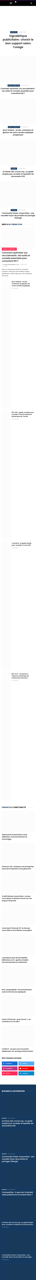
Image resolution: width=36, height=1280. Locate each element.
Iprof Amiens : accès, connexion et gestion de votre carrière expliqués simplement (18, 132)
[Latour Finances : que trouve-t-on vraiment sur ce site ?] (18, 1006)
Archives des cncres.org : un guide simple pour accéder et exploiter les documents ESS (18, 174)
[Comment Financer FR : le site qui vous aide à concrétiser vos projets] (18, 914)
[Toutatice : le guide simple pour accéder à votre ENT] (6, 606)
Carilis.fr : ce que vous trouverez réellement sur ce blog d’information (17, 1050)
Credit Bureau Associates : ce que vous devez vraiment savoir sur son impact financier (17, 898)
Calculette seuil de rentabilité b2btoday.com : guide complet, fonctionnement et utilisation (15, 960)
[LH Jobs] (22, 3)
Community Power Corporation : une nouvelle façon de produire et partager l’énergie (18, 215)
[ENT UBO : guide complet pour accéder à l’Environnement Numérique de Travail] (6, 475)
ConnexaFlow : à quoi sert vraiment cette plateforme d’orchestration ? (17, 1193)
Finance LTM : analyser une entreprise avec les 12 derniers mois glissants (18, 867)
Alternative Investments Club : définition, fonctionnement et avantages (15, 836)
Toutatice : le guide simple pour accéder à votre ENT (21, 544)
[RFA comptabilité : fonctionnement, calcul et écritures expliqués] (18, 976)
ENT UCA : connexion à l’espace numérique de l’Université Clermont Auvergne (20, 677)
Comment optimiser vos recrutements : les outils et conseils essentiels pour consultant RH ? (18, 91)
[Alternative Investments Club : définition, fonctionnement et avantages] (18, 821)
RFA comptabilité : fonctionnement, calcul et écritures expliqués (17, 990)
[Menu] (11, 3)
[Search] (31, 3)
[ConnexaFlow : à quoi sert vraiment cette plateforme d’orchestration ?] (18, 1176)
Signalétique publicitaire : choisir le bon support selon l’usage (18, 41)
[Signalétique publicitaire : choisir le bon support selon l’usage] (18, 17)
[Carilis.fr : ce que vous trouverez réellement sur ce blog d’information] (18, 1035)
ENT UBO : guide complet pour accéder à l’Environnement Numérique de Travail (23, 414)
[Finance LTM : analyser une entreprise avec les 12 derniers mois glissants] (18, 853)
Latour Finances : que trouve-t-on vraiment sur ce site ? (16, 1020)
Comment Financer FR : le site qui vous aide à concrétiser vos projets (17, 929)
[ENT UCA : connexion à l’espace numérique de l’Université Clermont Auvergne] (6, 737)
